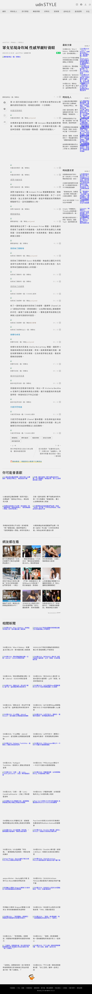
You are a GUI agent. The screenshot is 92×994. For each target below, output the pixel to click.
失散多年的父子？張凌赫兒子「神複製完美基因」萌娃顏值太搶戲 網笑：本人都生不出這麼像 (51, 605)
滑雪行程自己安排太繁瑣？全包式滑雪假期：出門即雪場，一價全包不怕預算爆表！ (10, 583)
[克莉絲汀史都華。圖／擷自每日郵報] (35, 320)
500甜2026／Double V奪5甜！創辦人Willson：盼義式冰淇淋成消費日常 (46, 851)
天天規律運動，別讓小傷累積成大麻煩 (50, 560)
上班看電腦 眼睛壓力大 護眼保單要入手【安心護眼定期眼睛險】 (51, 583)
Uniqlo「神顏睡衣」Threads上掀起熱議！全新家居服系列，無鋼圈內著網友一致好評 (70, 212)
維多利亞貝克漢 (16, 441)
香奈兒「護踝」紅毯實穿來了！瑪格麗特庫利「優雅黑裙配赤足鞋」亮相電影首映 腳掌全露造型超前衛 (70, 140)
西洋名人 (21, 42)
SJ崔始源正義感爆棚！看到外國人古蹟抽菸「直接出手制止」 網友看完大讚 (16, 499)
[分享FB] (4, 102)
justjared (32, 118)
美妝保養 (36, 11)
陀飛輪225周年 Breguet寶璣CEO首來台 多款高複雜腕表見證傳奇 (16, 908)
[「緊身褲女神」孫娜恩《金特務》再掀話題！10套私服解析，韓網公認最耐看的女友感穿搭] (85, 194)
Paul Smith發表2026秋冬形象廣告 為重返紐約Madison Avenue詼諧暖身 (46, 823)
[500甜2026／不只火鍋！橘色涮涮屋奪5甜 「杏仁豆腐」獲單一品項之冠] (47, 954)
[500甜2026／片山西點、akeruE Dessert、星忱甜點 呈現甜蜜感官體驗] (16, 723)
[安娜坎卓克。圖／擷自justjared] (35, 339)
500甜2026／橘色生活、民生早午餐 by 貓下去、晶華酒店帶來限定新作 (16, 706)
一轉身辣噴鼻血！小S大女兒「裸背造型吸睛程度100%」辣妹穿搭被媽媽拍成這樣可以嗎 (31, 561)
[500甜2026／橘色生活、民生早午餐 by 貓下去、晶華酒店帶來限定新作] (16, 694)
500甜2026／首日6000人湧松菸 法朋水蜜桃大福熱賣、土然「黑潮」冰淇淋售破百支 (46, 678)
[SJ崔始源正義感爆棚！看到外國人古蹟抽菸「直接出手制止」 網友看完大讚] (16, 485)
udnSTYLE (5, 42)
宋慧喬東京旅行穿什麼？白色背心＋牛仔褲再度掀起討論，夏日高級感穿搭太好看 (70, 177)
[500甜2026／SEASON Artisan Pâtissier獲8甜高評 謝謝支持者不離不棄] (47, 867)
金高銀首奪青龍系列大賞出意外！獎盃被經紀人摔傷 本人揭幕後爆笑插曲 (70, 147)
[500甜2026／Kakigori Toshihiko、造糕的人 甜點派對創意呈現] (16, 751)
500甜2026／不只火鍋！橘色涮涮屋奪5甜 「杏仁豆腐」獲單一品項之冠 (46, 967)
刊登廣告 (12, 988)
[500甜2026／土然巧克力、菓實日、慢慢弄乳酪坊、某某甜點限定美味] (47, 723)
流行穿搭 (25, 11)
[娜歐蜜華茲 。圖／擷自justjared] (35, 218)
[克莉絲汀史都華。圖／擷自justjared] (35, 297)
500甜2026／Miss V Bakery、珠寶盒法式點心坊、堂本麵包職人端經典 (16, 648)
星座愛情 (78, 11)
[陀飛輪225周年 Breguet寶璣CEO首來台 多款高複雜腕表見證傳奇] (16, 896)
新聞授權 (29, 988)
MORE (86, 46)
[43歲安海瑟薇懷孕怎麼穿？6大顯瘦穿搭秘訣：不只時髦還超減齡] (85, 185)
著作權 (43, 988)
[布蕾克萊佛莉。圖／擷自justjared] (35, 115)
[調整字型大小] (4, 122)
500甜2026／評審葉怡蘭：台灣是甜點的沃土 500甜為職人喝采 (46, 792)
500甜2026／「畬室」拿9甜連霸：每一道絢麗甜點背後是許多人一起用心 (46, 938)
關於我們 (72, 988)
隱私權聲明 (49, 988)
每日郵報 (33, 323)
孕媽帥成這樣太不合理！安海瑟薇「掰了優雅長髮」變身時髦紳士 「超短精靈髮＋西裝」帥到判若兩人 (16, 527)
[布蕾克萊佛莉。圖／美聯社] (35, 165)
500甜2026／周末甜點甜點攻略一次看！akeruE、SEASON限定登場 (16, 677)
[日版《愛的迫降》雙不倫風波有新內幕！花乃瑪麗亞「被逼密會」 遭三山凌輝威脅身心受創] (47, 485)
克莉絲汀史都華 (47, 438)
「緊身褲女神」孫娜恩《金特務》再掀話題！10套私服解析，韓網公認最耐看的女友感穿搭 (70, 195)
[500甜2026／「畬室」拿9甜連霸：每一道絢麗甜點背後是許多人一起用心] (47, 925)
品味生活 (67, 11)
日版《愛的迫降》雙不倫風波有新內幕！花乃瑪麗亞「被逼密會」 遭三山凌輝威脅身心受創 (46, 499)
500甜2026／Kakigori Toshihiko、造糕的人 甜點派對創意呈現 (16, 765)
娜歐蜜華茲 (15, 438)
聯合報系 (58, 988)
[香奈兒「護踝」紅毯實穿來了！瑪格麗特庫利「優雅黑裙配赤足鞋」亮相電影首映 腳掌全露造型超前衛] (85, 138)
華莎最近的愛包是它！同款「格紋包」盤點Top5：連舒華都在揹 (70, 219)
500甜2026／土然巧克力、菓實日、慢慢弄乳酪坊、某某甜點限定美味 (46, 735)
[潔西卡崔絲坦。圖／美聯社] (35, 184)
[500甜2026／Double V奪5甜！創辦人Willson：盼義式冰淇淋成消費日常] (47, 838)
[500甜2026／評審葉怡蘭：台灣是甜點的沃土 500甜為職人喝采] (47, 780)
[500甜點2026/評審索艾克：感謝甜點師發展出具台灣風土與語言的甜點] (16, 809)
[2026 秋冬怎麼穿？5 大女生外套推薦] (85, 202)
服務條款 (36, 988)
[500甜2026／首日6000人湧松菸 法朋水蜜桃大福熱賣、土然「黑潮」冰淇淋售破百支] (47, 665)
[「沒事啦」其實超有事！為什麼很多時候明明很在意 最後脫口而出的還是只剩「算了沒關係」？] (16, 954)
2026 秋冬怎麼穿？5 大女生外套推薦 (71, 201)
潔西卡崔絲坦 (24, 438)
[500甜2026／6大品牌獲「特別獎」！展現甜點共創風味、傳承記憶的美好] (16, 838)
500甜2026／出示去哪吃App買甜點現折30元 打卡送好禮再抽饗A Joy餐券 (46, 707)
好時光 (46, 11)
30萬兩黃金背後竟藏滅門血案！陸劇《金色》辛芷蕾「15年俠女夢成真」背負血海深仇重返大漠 (46, 527)
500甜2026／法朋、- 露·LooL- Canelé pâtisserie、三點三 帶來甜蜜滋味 (16, 794)
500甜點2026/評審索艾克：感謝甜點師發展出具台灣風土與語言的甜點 (16, 821)
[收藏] (4, 115)
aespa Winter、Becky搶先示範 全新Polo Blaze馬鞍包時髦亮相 (16, 879)
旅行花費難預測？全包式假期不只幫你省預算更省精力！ (10, 561)
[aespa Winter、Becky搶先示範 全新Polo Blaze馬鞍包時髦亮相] (16, 867)
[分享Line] (4, 109)
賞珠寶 (56, 11)
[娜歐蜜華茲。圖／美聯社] (31, 75)
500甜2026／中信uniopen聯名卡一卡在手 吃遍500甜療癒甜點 (46, 764)
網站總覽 (79, 988)
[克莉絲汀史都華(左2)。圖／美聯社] (35, 326)
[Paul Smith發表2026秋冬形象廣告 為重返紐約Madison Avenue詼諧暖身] (47, 809)
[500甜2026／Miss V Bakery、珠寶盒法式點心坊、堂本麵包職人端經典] (16, 636)
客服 (22, 988)
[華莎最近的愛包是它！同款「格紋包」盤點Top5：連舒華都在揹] (85, 219)
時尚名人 (13, 11)
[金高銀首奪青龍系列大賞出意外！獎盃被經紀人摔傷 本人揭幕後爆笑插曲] (85, 146)
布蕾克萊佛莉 (35, 438)
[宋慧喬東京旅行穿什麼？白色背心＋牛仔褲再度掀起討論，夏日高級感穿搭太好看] (85, 176)
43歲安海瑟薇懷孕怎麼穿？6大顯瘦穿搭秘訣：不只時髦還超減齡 (71, 185)
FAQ (18, 988)
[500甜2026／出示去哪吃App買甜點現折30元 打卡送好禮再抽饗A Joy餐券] (47, 694)
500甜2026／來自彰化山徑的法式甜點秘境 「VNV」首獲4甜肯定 (46, 908)
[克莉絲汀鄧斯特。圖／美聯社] (35, 271)
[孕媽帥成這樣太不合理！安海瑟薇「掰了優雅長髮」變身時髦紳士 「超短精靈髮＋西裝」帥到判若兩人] (16, 514)
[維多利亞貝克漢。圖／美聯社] (35, 380)
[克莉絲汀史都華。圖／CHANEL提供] (35, 291)
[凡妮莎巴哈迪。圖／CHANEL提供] (35, 411)
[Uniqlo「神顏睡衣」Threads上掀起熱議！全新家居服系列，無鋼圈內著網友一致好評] (85, 211)
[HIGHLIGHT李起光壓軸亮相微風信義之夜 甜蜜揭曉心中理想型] (47, 636)
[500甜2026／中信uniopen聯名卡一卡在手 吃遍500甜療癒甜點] (47, 751)
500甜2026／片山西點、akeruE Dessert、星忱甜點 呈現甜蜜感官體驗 (16, 736)
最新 (4, 11)
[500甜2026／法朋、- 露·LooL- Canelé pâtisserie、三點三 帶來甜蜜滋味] (16, 780)
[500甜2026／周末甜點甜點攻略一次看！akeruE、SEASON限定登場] (16, 665)
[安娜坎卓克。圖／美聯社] (35, 361)
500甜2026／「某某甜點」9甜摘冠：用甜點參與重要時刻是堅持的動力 (16, 938)
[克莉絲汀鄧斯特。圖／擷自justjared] (35, 253)
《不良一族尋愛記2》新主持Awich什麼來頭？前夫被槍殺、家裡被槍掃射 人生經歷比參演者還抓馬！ (31, 583)
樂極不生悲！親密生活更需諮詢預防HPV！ (10, 604)
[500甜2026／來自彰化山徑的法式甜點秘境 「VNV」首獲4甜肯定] (47, 896)
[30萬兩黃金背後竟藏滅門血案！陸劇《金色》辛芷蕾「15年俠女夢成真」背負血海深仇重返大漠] (47, 514)
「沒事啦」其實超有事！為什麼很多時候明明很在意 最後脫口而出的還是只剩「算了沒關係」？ (16, 967)
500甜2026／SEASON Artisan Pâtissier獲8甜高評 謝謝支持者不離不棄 (46, 880)
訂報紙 (65, 988)
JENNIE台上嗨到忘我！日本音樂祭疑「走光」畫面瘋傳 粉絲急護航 (31, 605)
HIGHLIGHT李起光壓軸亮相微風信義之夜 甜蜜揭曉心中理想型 (46, 648)
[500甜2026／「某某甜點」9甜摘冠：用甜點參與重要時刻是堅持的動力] (16, 925)
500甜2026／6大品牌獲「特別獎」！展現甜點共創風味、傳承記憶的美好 (16, 851)
